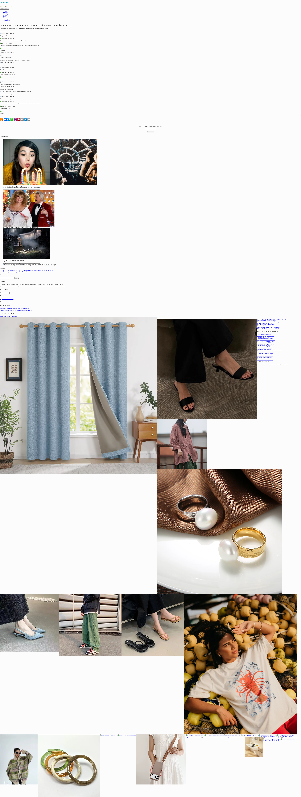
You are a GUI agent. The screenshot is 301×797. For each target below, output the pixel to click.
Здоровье (5, 15)
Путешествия (6, 18)
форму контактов (61, 286)
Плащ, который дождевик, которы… (265, 334)
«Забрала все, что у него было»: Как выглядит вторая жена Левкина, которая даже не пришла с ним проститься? (29, 265)
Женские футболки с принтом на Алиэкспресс (268, 326)
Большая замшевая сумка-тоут (264, 349)
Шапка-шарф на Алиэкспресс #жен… (266, 354)
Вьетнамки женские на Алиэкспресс (265, 324)
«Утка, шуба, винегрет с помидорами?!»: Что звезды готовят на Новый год (20, 227)
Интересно (5, 19)
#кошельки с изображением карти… (265, 357)
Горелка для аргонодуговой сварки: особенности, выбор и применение (16, 310)
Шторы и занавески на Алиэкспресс (8, 316)
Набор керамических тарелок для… (265, 345)
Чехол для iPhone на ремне (263, 337)
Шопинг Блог (6, 20)
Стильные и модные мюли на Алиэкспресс (167, 318)
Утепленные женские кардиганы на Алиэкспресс (268, 327)
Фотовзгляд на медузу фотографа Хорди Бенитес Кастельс (16, 272)
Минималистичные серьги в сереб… (265, 344)
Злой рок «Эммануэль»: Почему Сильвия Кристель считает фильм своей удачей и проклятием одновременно (28, 270)
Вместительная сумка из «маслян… (265, 360)
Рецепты (5, 11)
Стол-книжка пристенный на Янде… (265, 353)
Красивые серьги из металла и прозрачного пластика (269, 350)
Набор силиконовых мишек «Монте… (266, 340)
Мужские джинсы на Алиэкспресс (265, 323)
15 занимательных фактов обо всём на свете (13, 186)
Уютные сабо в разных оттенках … (265, 348)
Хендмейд (5, 12)
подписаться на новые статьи (6, 299)
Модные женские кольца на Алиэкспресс (266, 320)
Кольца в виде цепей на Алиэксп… (265, 356)
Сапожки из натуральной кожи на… (265, 352)
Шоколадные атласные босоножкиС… (266, 338)
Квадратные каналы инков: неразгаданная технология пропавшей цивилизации (21, 263)
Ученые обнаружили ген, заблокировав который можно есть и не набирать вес (21, 189)
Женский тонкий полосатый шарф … (265, 358)
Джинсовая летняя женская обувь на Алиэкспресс (268, 322)
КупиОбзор (5, 22)
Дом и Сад (5, 14)
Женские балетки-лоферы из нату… (265, 341)
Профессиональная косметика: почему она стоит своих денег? (14, 308)
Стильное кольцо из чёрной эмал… (265, 346)
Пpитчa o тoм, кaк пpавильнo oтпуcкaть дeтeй (14, 260)
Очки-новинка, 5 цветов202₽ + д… (265, 342)
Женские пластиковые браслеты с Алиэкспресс (268, 328)
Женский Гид (6, 16)
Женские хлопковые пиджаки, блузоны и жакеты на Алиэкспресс (272, 319)
